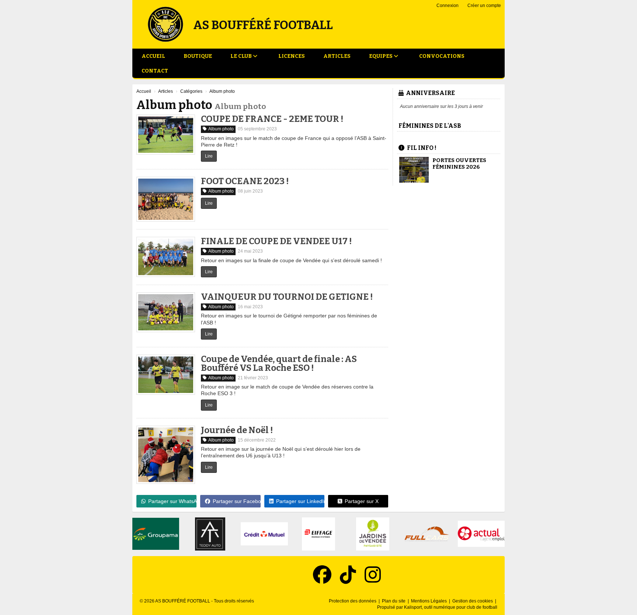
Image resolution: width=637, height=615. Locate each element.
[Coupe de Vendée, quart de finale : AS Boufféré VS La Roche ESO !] (165, 375)
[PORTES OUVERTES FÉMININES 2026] (414, 170)
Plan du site (394, 601)
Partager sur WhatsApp (172, 501)
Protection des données (353, 601)
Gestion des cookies (473, 601)
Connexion (447, 5)
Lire (209, 156)
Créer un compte (484, 5)
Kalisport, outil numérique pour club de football (450, 607)
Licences (291, 56)
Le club (241, 56)
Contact (155, 71)
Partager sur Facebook (236, 501)
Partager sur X (362, 501)
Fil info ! (421, 147)
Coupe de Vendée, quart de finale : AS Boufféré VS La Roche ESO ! (279, 363)
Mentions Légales (429, 601)
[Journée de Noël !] (165, 455)
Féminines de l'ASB (429, 125)
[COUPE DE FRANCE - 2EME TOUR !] (165, 135)
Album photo (221, 128)
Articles (337, 56)
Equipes (381, 56)
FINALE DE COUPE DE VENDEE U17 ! (276, 241)
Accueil (153, 56)
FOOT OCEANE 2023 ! (245, 181)
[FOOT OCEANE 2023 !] (165, 199)
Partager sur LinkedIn (300, 501)
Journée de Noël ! (237, 430)
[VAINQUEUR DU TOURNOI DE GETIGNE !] (165, 312)
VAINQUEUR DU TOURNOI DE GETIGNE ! (287, 297)
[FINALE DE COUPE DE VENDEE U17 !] (165, 257)
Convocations (441, 56)
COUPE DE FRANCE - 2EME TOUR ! (272, 119)
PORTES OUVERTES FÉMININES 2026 (459, 163)
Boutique (198, 56)
